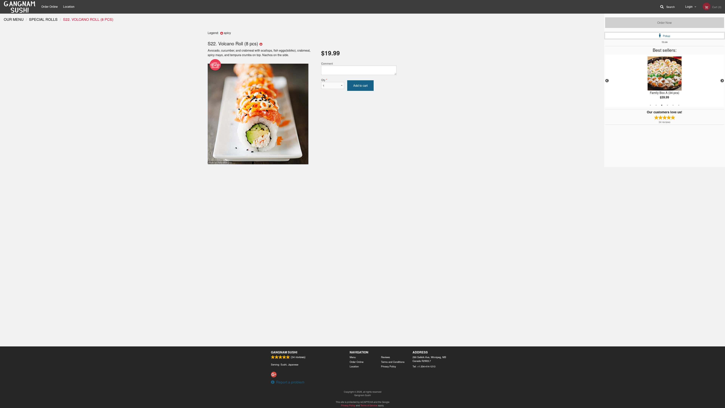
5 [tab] (673, 105)
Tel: (424, 366)
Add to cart (360, 85)
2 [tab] (656, 105)
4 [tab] (667, 105)
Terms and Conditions (392, 362)
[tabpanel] (664, 81)
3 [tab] (662, 105)
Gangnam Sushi (284, 352)
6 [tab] (679, 105)
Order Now (664, 22)
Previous (607, 81)
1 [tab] (650, 105)
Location (68, 6)
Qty (324, 80)
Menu (353, 357)
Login (689, 6)
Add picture (215, 64)
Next (722, 81)
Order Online (49, 6)
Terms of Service (368, 405)
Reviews (385, 357)
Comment (327, 63)
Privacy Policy (388, 366)
